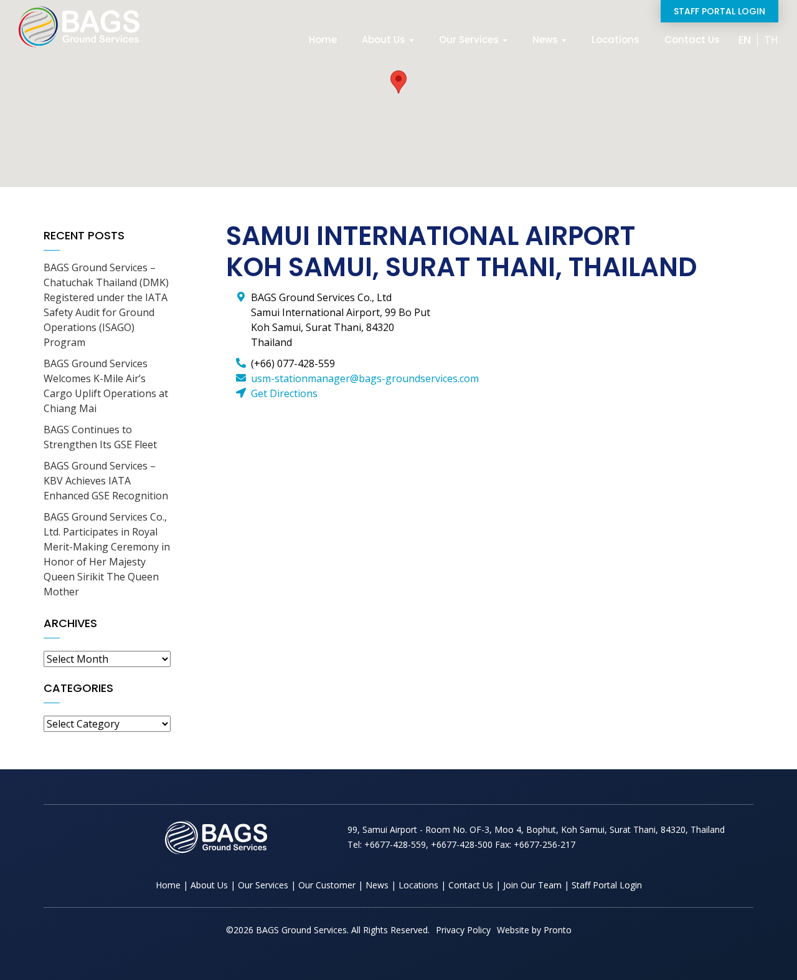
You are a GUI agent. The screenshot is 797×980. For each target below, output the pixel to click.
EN (744, 40)
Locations (615, 40)
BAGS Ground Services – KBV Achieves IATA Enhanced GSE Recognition (106, 480)
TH (771, 40)
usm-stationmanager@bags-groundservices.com (365, 378)
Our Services (470, 40)
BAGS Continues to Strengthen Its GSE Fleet (100, 437)
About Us (385, 40)
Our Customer (327, 885)
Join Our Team (532, 885)
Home (323, 40)
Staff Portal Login (719, 11)
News (546, 40)
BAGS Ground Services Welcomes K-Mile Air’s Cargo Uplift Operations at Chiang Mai (106, 386)
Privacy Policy (463, 930)
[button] (398, 82)
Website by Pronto (534, 930)
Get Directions (284, 393)
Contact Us (692, 40)
